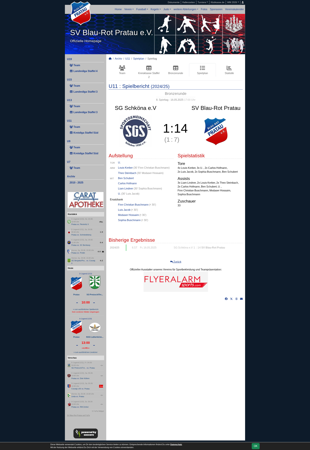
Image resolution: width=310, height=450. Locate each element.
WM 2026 (232, 2)
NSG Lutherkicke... (94, 337)
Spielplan (138, 58)
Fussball (141, 9)
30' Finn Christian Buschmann (151, 167)
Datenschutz (176, 444)
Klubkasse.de (217, 2)
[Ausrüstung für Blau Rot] (176, 281)
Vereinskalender (234, 9)
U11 (69, 120)
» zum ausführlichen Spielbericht (85, 309)
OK (256, 446)
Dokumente (174, 2)
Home (118, 9)
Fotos (204, 9)
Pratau (74, 224)
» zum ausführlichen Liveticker (86, 352)
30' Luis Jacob (130, 193)
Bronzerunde (175, 73)
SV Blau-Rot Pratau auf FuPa (78, 415)
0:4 (101, 242)
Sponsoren (216, 9)
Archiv (71, 176)
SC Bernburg (85, 245)
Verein (128, 9)
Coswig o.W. (76, 389)
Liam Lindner (125, 188)
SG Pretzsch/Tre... (95, 294)
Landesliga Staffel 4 (85, 71)
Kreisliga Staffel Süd (85, 132)
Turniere (202, 2)
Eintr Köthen (84, 378)
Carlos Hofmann (127, 183)
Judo (166, 9)
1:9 (101, 232)
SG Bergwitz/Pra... (78, 261)
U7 (68, 162)
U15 (69, 79)
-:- (102, 365)
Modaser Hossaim (128, 215)
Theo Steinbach (127, 173)
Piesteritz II (84, 224)
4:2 (101, 261)
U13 (69, 100)
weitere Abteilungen (185, 9)
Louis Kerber (125, 167)
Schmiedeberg (85, 235)
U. (119, 162)
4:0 (99, 252)
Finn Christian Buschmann (133, 204)
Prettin (82, 253)
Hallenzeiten (188, 2)
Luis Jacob (124, 209)
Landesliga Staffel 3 (85, 91)
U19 (69, 59)
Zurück (177, 261)
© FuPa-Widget (98, 411)
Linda (73, 396)
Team (76, 65)
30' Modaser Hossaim (150, 173)
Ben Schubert (126, 178)
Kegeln (155, 9)
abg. (101, 222)
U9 (68, 141)
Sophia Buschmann (129, 220)
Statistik (229, 73)
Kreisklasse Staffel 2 (149, 75)
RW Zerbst (84, 407)
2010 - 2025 (76, 182)
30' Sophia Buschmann (147, 188)
